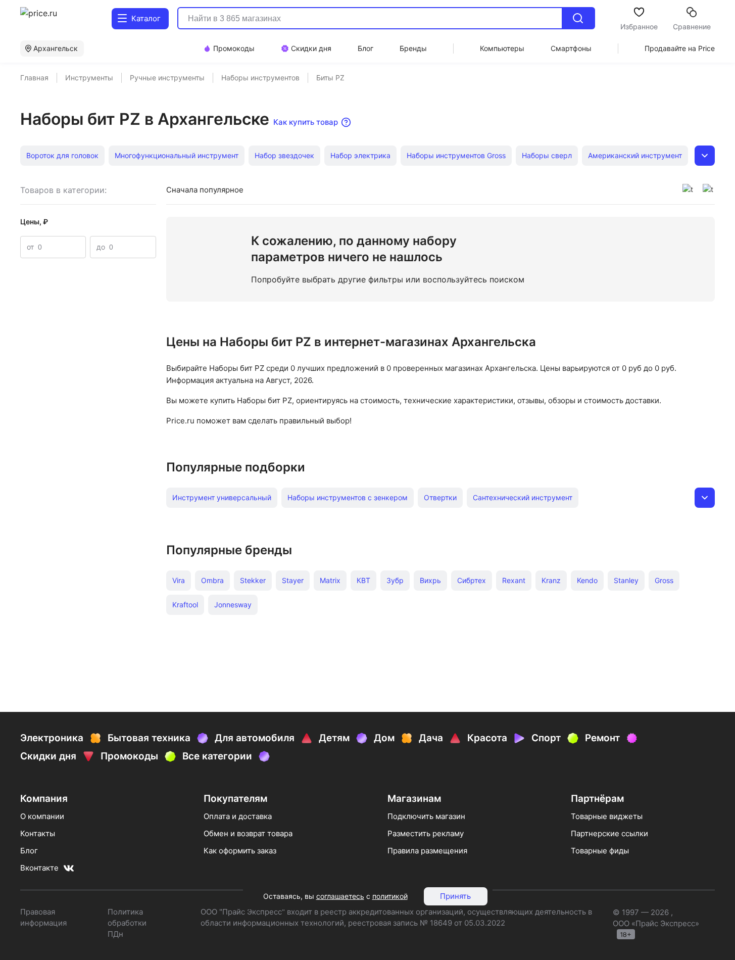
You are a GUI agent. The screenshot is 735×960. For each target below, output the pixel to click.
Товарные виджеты (607, 816)
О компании (42, 816)
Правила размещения (427, 850)
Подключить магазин (426, 816)
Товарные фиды (600, 850)
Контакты (37, 833)
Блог (29, 850)
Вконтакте (39, 868)
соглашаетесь (340, 896)
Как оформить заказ (240, 850)
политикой (390, 896)
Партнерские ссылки (609, 833)
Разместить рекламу (425, 833)
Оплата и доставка (238, 816)
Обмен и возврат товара (248, 833)
